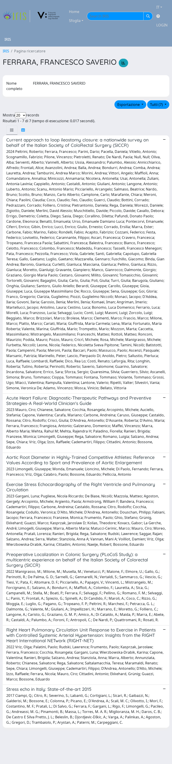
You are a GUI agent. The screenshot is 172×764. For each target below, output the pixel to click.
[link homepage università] (49, 16)
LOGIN (162, 25)
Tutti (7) (157, 104)
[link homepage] (16, 16)
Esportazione (129, 104)
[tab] (11, 130)
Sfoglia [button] (75, 20)
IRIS (6, 51)
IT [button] (157, 7)
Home (74, 11)
